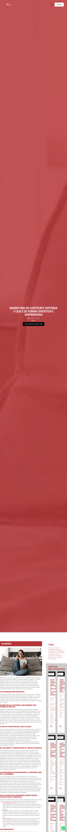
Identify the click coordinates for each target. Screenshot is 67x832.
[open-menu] (52, 4)
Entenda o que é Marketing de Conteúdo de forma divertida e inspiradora (56, 652)
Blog (34, 320)
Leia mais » (51, 726)
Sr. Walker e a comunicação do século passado (55, 657)
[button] (40, 643)
